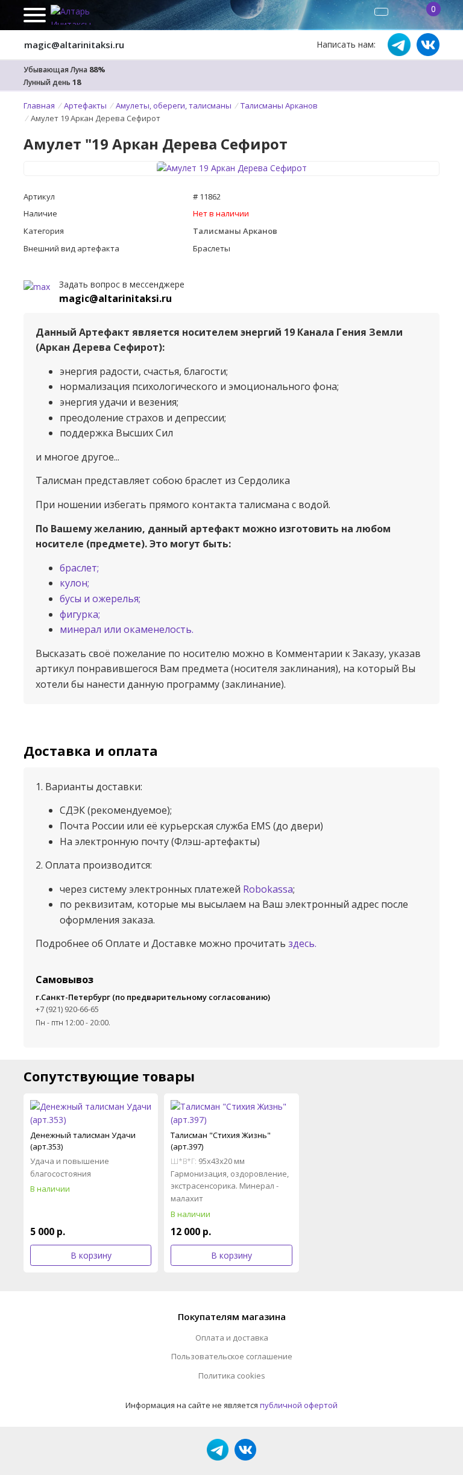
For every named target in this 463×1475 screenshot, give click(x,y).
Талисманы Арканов (235, 230)
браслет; (79, 567)
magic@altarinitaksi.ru (74, 45)
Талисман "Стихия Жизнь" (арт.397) (221, 1140)
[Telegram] (399, 44)
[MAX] (37, 286)
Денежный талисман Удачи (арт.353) (83, 1140)
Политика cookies (231, 1375)
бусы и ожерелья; (100, 598)
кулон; (74, 583)
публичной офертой (299, 1405)
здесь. (302, 943)
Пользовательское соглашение (231, 1356)
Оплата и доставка (231, 1337)
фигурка (79, 614)
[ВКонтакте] (428, 44)
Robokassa (268, 889)
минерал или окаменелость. (127, 629)
